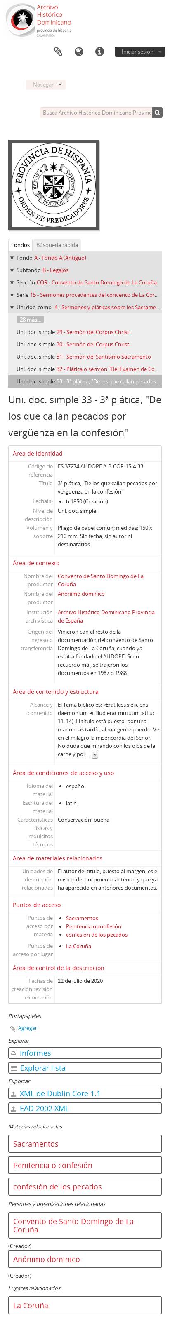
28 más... (30, 319)
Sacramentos (82, 918)
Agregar (27, 1028)
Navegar (43, 84)
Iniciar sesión (137, 51)
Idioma (78, 52)
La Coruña (78, 946)
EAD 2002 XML (43, 1108)
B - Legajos (55, 270)
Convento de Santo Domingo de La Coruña (73, 1225)
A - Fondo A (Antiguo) (60, 257)
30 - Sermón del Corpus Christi (93, 344)
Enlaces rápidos (99, 52)
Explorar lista (42, 1068)
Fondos (20, 245)
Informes (34, 1053)
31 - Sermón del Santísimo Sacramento (104, 356)
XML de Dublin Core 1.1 (59, 1093)
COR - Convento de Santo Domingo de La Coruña (97, 282)
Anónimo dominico (81, 593)
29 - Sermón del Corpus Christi (93, 332)
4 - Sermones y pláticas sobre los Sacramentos (110, 307)
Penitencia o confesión (93, 926)
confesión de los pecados (97, 934)
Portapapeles (58, 52)
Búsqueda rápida (57, 245)
